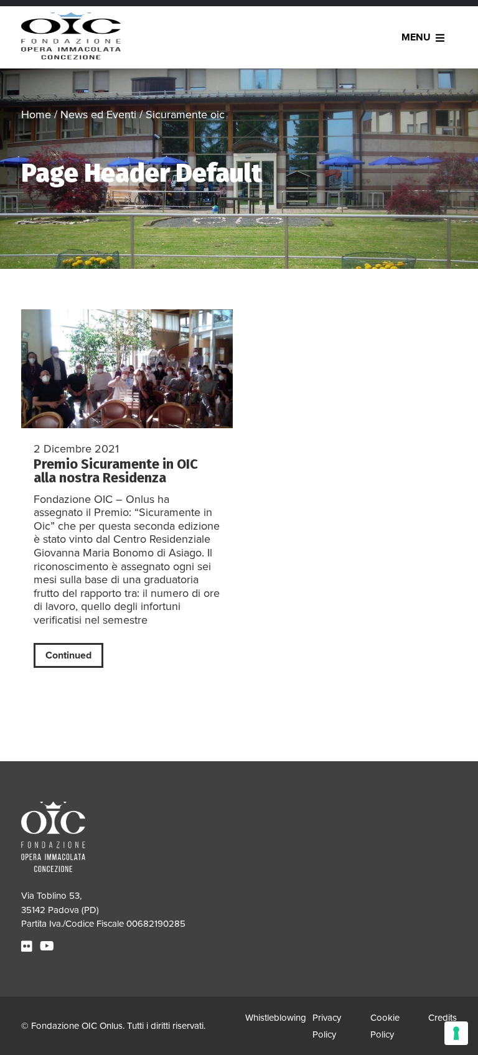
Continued (68, 655)
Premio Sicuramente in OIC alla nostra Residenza (116, 471)
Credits (442, 1017)
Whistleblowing (275, 1017)
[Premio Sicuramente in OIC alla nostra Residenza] (127, 368)
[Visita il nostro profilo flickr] (28, 946)
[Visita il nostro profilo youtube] (48, 946)
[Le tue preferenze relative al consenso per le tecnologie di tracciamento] (456, 1033)
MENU (416, 37)
